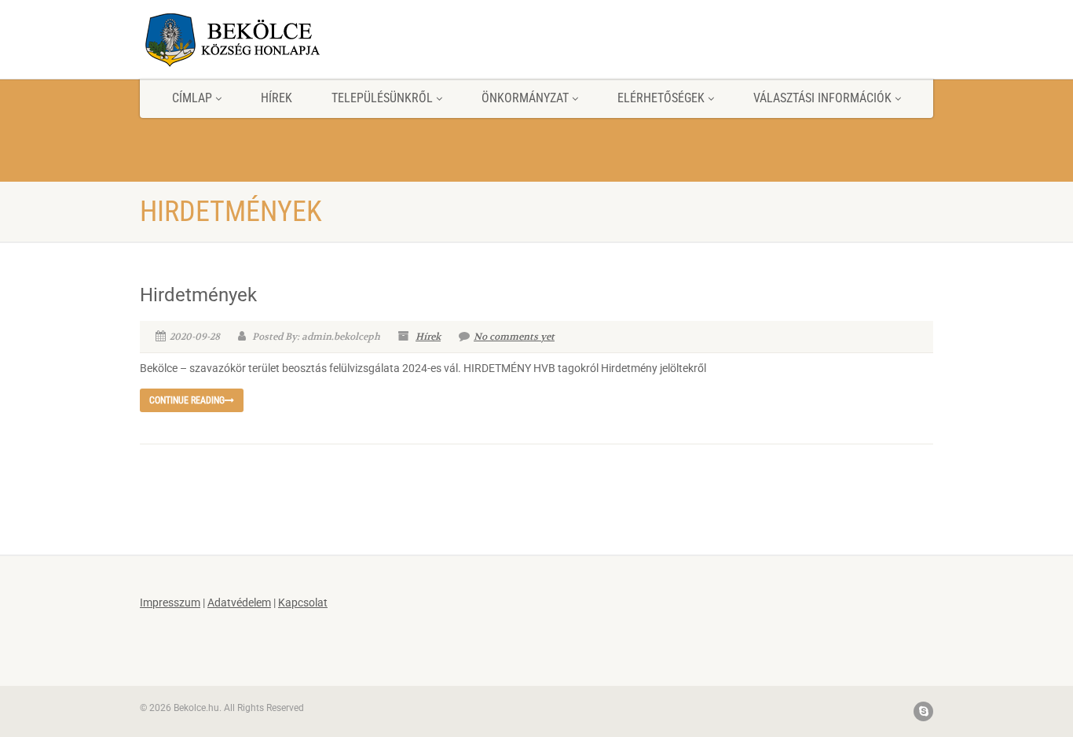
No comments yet (514, 336)
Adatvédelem (239, 602)
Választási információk (822, 97)
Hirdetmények (198, 295)
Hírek (276, 97)
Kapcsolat (303, 602)
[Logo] (264, 39)
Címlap (192, 97)
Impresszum (170, 602)
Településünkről (382, 97)
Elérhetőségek (661, 97)
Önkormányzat (525, 97)
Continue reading (187, 400)
